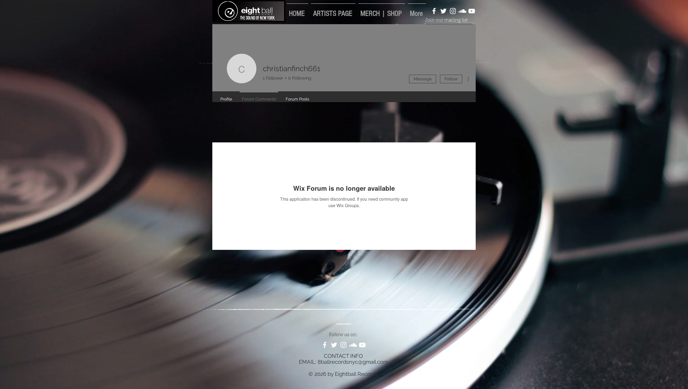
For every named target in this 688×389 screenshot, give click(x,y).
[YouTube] (472, 11)
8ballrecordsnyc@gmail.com (353, 362)
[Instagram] (453, 11)
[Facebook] (434, 11)
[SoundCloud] (462, 11)
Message (423, 78)
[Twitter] (443, 11)
